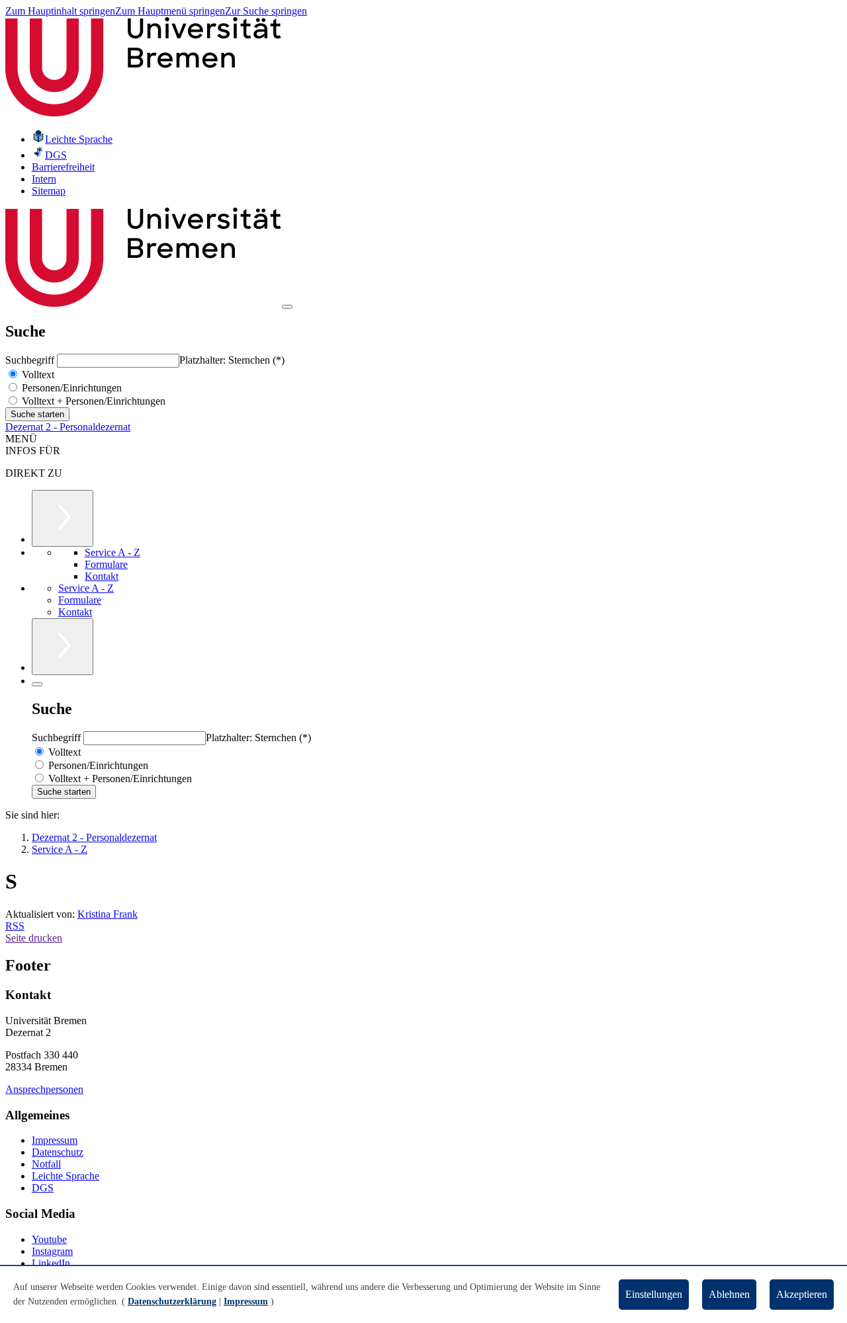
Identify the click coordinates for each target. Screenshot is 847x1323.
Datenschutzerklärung (172, 1301)
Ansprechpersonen (44, 1089)
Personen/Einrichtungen (70, 387)
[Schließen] (37, 684)
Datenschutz (57, 1152)
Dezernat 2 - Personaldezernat (67, 426)
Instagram (52, 1251)
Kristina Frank (107, 914)
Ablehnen (729, 1294)
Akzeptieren (801, 1294)
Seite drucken (33, 937)
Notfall (46, 1164)
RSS (14, 926)
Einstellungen (653, 1294)
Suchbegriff (31, 360)
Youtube (49, 1239)
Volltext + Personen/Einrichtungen (92, 401)
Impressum (54, 1140)
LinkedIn (51, 1263)
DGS (43, 1187)
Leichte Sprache (65, 1176)
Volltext (36, 374)
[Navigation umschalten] (287, 307)
